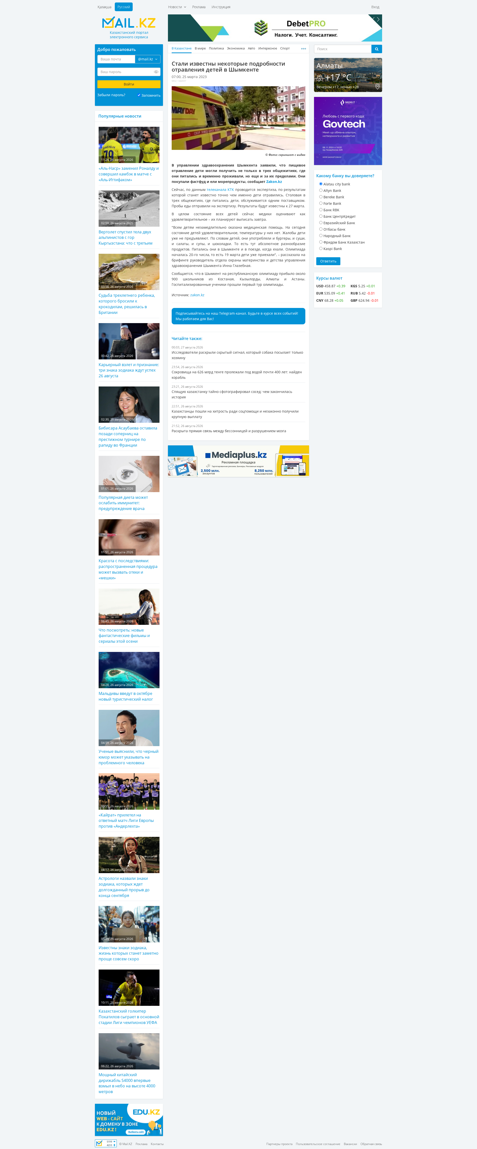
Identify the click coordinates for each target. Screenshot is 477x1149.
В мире (200, 48)
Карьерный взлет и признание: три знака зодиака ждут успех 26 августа (129, 366)
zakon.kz (197, 295)
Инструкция (221, 6)
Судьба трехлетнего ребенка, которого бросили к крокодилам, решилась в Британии (127, 300)
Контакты (157, 1144)
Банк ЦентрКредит (339, 216)
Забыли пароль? (111, 94)
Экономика (236, 48)
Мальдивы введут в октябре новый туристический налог (126, 692)
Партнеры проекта (279, 1144)
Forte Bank (332, 203)
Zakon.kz (274, 181)
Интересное (267, 48)
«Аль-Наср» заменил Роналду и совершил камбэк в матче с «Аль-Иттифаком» (129, 170)
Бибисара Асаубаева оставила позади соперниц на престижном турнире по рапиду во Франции (128, 432)
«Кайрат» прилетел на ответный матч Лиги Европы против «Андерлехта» (126, 816)
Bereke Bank (333, 197)
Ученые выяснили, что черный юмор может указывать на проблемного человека (129, 753)
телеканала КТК (220, 189)
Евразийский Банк (339, 222)
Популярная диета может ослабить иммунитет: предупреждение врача (123, 498)
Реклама (198, 6)
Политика (216, 48)
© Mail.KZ (125, 1144)
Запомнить (151, 95)
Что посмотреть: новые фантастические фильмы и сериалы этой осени (124, 631)
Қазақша (104, 6)
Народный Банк (337, 235)
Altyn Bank (332, 190)
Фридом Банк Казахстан (344, 242)
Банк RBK (331, 210)
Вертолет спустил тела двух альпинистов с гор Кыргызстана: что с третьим (126, 233)
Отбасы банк (334, 229)
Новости (176, 6)
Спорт (285, 48)
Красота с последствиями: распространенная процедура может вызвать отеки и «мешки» (128, 565)
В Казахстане (182, 48)
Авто (251, 48)
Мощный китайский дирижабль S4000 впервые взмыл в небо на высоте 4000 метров (127, 1079)
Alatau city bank (336, 184)
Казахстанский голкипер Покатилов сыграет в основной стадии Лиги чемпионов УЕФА (129, 1012)
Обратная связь (371, 1144)
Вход (375, 6)
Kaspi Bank (332, 248)
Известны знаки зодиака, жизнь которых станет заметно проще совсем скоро (129, 949)
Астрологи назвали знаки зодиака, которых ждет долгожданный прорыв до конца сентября (124, 883)
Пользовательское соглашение (318, 1144)
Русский (124, 6)
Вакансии (350, 1144)
